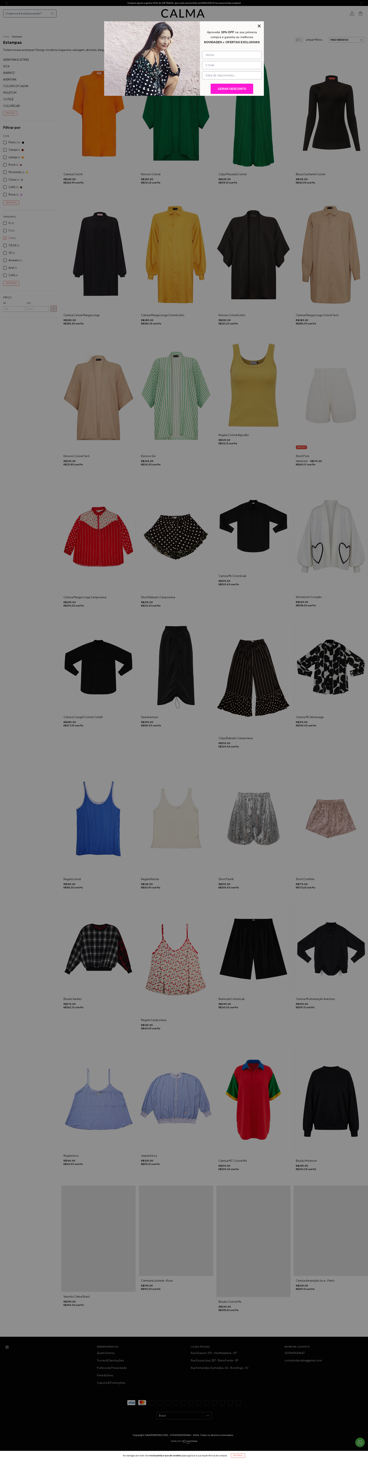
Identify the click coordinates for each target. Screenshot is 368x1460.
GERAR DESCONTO (232, 88)
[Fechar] (259, 25)
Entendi (238, 1455)
